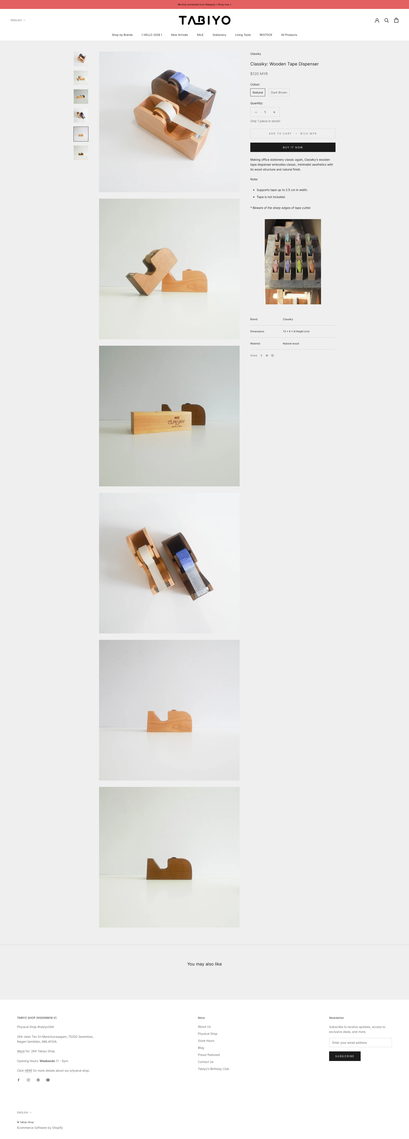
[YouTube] (47, 1079)
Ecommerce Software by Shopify (40, 1127)
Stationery (219, 34)
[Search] (387, 20)
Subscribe (344, 1056)
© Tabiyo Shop (25, 1122)
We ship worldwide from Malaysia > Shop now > (204, 4)
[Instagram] (28, 1079)
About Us (204, 1026)
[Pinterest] (272, 355)
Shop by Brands (122, 34)
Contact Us (205, 1062)
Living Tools (243, 34)
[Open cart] (396, 20)
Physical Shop (207, 1033)
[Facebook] (261, 355)
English (16, 20)
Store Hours (206, 1040)
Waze (21, 1051)
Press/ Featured (209, 1055)
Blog (201, 1047)
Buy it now (293, 147)
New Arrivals (179, 34)
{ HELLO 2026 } (152, 34)
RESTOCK (266, 34)
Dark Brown (279, 92)
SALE (200, 34)
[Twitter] (267, 355)
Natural (258, 92)
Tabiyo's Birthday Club (213, 1069)
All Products (289, 34)
